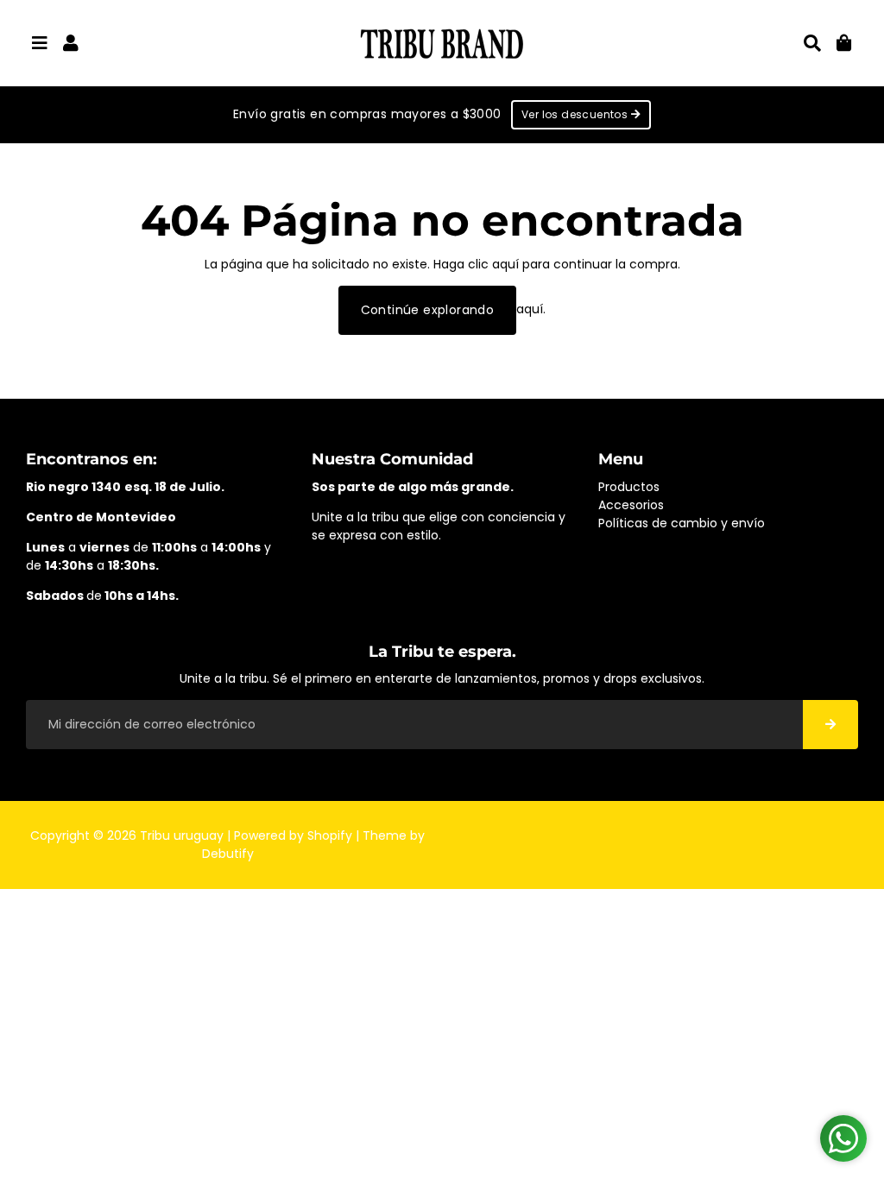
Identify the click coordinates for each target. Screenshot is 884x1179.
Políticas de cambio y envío (681, 523)
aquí (505, 264)
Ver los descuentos (576, 114)
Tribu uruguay (182, 835)
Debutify (228, 853)
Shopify (329, 835)
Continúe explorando (428, 309)
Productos (629, 486)
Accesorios (631, 505)
